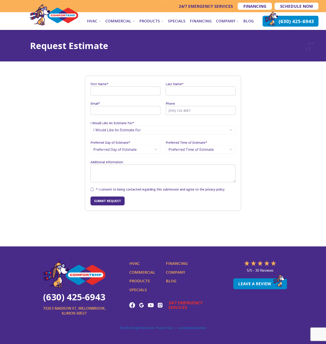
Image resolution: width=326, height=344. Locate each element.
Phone (170, 103)
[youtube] (151, 305)
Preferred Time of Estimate (186, 142)
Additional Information (106, 162)
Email (95, 103)
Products (149, 21)
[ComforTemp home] (54, 15)
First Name (99, 84)
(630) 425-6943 (74, 297)
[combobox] (163, 130)
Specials (176, 21)
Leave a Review (254, 283)
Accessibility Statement (192, 328)
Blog (248, 21)
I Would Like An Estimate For (112, 123)
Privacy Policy (164, 328)
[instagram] (160, 305)
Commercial (118, 21)
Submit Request (107, 201)
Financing (254, 6)
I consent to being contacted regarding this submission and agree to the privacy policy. (160, 189)
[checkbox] (92, 189)
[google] (141, 305)
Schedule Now (296, 6)
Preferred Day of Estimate (110, 142)
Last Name (175, 84)
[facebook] (132, 305)
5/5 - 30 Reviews (260, 270)
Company (225, 21)
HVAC (92, 21)
